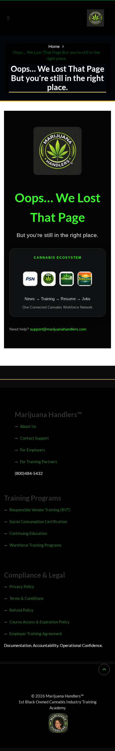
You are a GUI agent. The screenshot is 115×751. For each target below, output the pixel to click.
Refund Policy (21, 610)
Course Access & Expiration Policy (39, 621)
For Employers (32, 449)
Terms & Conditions (26, 598)
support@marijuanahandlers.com (58, 329)
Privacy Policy (21, 586)
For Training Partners (38, 461)
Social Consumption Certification (38, 521)
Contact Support (34, 438)
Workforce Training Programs (35, 545)
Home (54, 46)
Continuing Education (28, 533)
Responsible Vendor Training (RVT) (40, 509)
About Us (28, 426)
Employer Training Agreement (35, 633)
